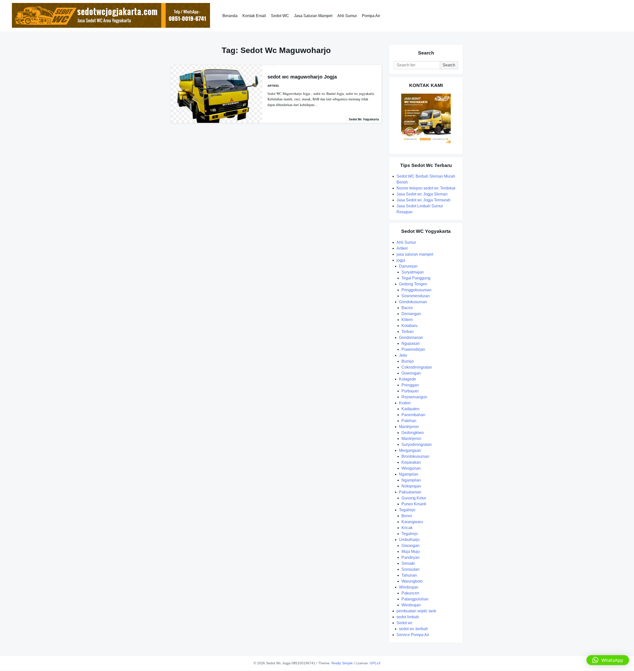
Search (449, 65)
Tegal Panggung (415, 278)
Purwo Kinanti (413, 504)
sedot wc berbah (413, 629)
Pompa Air (371, 16)
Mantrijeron (409, 427)
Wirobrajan (408, 587)
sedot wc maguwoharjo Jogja (302, 77)
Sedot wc (404, 623)
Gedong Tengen (413, 284)
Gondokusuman (413, 302)
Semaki (408, 563)
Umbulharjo (409, 539)
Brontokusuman (415, 456)
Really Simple (342, 663)
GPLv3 (375, 663)
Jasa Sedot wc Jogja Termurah (423, 200)
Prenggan (410, 385)
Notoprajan (411, 486)
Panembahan (413, 415)
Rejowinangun (414, 397)
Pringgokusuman (416, 290)
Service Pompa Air (412, 635)
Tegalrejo (407, 510)
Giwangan (410, 545)
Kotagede (407, 379)
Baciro (407, 308)
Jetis (403, 355)
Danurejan (408, 266)
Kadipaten (410, 409)
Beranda (230, 16)
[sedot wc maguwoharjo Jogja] (217, 94)
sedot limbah (407, 617)
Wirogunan (411, 468)
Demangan (411, 314)
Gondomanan (411, 337)
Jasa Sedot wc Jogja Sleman (422, 194)
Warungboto (412, 581)
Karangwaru (412, 522)
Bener (406, 516)
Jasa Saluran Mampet (313, 16)
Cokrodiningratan (416, 367)
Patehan (408, 421)
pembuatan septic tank (416, 611)
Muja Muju (410, 551)
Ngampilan (408, 474)
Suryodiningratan (416, 444)
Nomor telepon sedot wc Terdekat (425, 188)
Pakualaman (410, 492)
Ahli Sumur (347, 16)
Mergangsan (410, 450)
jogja (400, 260)
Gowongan (411, 373)
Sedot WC (280, 16)
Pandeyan (410, 557)
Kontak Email (254, 16)
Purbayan (410, 391)
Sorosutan (410, 569)
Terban (407, 331)
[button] (607, 660)
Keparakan (411, 462)
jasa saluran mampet (414, 254)
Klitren (407, 320)
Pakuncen (410, 593)
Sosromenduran (415, 296)
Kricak (407, 528)
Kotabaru (409, 325)
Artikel (273, 85)
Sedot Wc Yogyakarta (364, 119)
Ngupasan (410, 343)
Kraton (405, 403)
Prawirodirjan (413, 349)
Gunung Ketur (413, 498)
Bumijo (407, 361)
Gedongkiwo (412, 432)
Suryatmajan (412, 272)
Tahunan (409, 575)
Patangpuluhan (414, 599)
